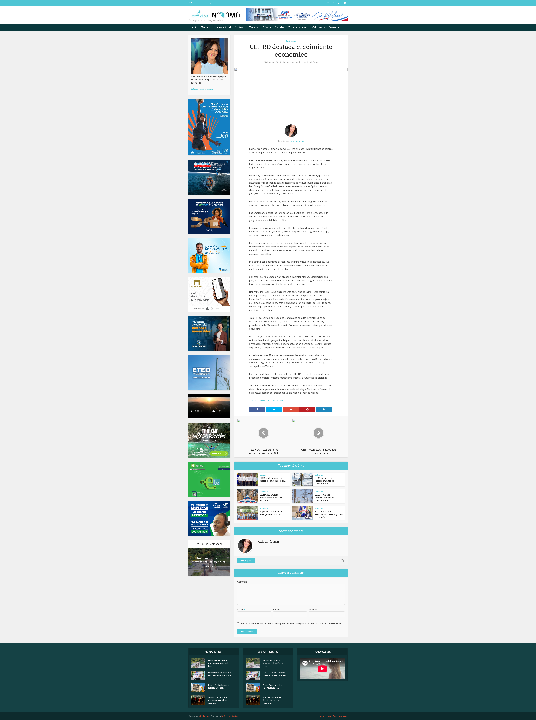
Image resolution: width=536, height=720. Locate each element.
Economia (266, 400)
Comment (242, 581)
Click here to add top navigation (201, 3)
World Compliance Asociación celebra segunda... (217, 700)
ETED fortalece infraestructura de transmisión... (324, 497)
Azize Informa (204, 716)
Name (241, 609)
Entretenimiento (297, 27)
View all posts (246, 560)
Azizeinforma (313, 62)
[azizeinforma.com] (216, 13)
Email (277, 609)
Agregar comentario (292, 62)
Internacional (223, 27)
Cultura (267, 27)
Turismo (253, 27)
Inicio (194, 27)
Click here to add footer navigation (333, 716)
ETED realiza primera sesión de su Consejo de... (273, 479)
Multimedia (318, 27)
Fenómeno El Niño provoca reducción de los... (209, 560)
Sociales (279, 27)
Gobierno (240, 27)
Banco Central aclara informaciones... (218, 686)
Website (313, 609)
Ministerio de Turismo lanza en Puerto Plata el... (220, 674)
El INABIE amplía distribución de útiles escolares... (271, 497)
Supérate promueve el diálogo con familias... (271, 513)
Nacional (206, 27)
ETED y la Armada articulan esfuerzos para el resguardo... (329, 514)
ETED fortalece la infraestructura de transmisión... (324, 481)
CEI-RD (254, 400)
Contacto (334, 27)
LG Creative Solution (230, 716)
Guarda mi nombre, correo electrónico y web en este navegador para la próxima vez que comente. (291, 623)
